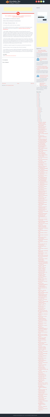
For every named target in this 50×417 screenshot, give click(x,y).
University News (13, 55)
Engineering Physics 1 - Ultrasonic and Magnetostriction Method (43, 84)
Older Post (32, 83)
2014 (38, 104)
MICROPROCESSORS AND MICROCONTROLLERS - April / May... (42, 216)
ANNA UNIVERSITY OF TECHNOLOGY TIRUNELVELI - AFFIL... (42, 387)
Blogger (36, 415)
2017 (38, 100)
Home (18, 83)
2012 (38, 106)
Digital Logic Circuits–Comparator (42, 334)
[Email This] (3, 54)
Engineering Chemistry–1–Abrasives (43, 382)
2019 (38, 98)
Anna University (8, 55)
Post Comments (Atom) (10, 85)
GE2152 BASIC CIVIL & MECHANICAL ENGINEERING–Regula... (42, 136)
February (39, 119)
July (38, 113)
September (39, 111)
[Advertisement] (18, 9)
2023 (38, 93)
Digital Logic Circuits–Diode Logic (42, 310)
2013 (38, 105)
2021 (38, 95)
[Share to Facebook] (5, 54)
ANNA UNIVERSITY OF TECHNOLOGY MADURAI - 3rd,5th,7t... (42, 404)
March (39, 118)
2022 (38, 94)
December (39, 107)
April (39, 117)
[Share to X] (4, 54)
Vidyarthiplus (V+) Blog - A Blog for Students (24, 415)
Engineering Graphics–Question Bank (43, 255)
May (38, 116)
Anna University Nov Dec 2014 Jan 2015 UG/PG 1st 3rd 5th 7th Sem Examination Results (44, 76)
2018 (38, 99)
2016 (38, 101)
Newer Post (4, 83)
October (39, 110)
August (39, 112)
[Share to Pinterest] (6, 54)
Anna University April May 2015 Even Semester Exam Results (43, 59)
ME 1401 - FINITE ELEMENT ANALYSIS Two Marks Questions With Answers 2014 (42, 51)
